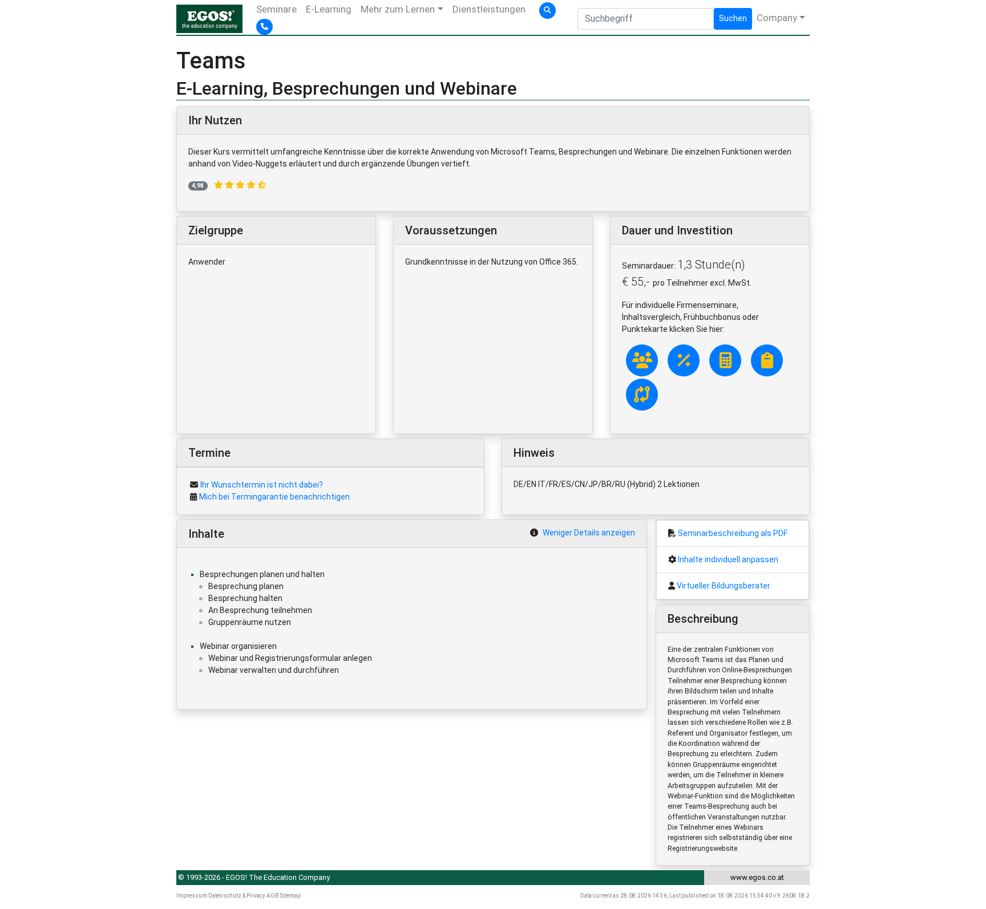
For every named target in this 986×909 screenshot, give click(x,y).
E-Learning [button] (328, 9)
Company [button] (777, 17)
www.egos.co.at (757, 877)
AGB (272, 895)
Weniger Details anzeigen (589, 532)
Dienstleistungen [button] (489, 9)
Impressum (191, 895)
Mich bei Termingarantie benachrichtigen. (275, 496)
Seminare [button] (276, 9)
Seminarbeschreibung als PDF (732, 533)
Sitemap (290, 895)
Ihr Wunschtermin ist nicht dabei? (261, 484)
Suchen (733, 18)
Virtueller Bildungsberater (723, 585)
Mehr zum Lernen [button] (398, 9)
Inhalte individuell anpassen (728, 559)
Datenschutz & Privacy (236, 895)
